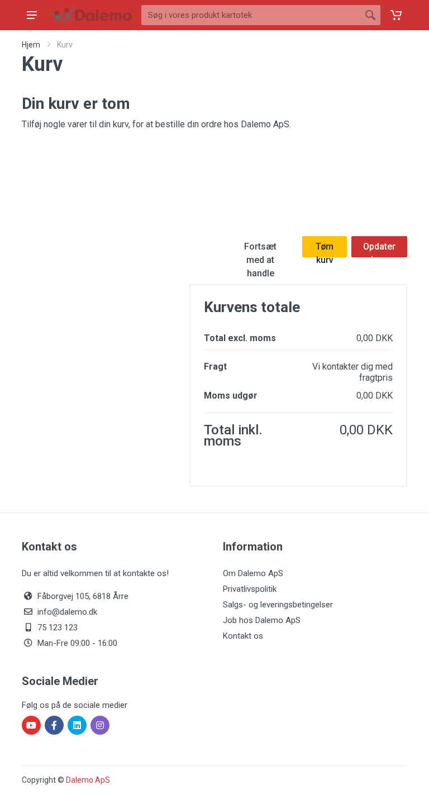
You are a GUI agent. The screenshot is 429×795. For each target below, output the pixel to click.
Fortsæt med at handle (260, 249)
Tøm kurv (324, 249)
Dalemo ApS (88, 779)
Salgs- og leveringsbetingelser (278, 605)
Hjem (31, 44)
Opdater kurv (379, 249)
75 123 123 (57, 627)
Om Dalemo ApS (253, 573)
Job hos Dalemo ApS (262, 620)
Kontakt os (243, 636)
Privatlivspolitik (250, 589)
